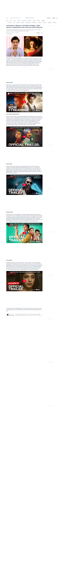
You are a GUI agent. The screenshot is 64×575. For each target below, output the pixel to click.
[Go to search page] (9, 18)
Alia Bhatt (18, 217)
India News (19, 20)
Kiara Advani (33, 267)
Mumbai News (34, 22)
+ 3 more (54, 22)
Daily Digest (49, 22)
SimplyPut (18, 22)
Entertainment (24, 20)
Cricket (15, 20)
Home (7, 20)
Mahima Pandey (11, 315)
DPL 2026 (38, 20)
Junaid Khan (15, 84)
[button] (7, 18)
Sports (14, 22)
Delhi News (22, 22)
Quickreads (44, 22)
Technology (39, 22)
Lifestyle (34, 20)
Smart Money (10, 22)
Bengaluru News (28, 22)
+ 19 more (42, 20)
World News (29, 20)
